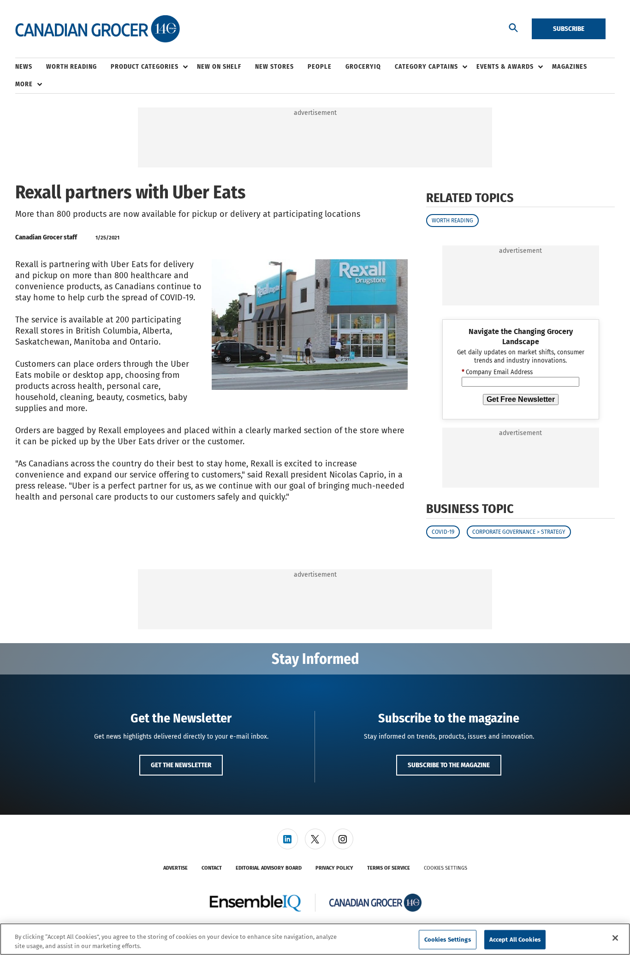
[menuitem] (30, 67)
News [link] (23, 67)
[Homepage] (97, 29)
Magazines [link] (569, 67)
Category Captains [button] (426, 67)
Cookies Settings (445, 868)
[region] (315, 939)
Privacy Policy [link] (334, 868)
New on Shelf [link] (219, 67)
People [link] (320, 67)
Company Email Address (497, 372)
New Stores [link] (274, 67)
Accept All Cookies (515, 939)
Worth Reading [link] (71, 67)
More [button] (24, 84)
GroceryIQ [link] (363, 67)
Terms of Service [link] (388, 868)
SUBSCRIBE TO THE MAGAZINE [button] (449, 765)
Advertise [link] (175, 868)
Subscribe (568, 28)
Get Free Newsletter (521, 399)
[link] (287, 839)
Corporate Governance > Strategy (518, 532)
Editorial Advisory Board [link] (269, 868)
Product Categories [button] (144, 67)
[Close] (615, 938)
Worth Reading (452, 220)
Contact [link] (212, 868)
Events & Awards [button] (505, 67)
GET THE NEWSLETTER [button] (181, 765)
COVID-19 (443, 532)
